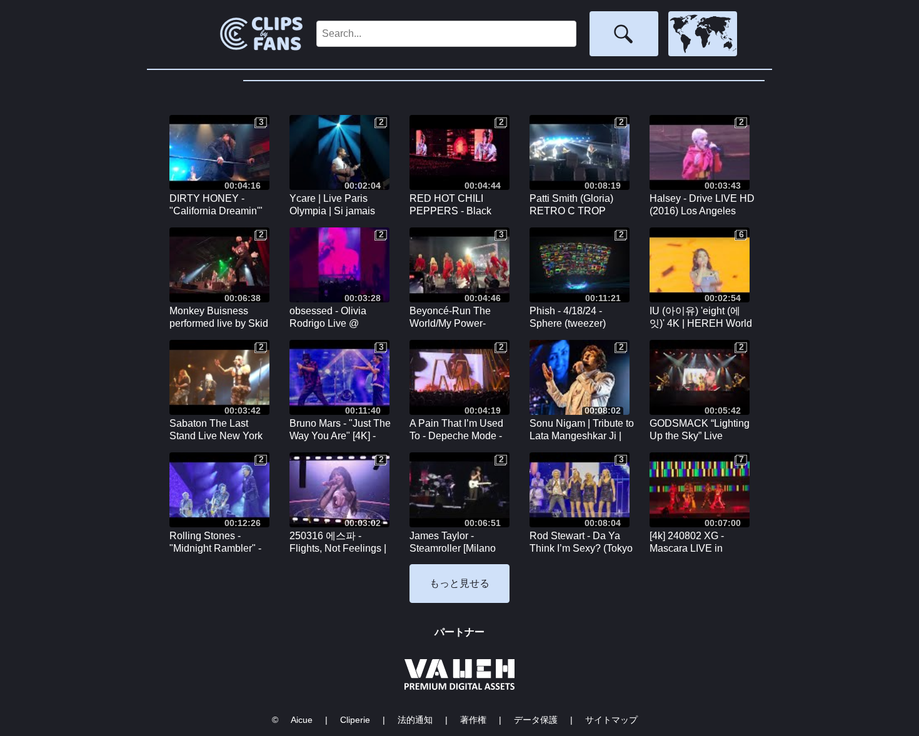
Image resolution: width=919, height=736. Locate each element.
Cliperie (355, 720)
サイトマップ (611, 720)
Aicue (302, 720)
